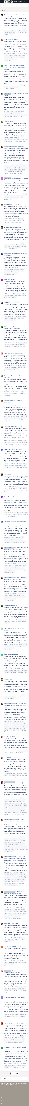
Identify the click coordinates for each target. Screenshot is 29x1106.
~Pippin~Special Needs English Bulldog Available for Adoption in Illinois (15, 705)
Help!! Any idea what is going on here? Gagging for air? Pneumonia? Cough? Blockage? (14, 67)
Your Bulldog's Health (17, 116)
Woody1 (6, 463)
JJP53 (5, 293)
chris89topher (7, 416)
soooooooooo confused (10, 757)
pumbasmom (7, 668)
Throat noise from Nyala (11, 923)
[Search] (27, 1)
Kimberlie (6, 488)
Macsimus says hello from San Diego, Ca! (15, 1023)
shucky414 (6, 644)
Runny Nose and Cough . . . (11, 605)
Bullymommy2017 (8, 1063)
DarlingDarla (7, 85)
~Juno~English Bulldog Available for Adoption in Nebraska (16, 147)
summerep (6, 111)
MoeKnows (6, 269)
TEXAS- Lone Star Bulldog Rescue (16, 814)
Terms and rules (4, 1091)
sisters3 (6, 440)
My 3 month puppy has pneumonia (13, 353)
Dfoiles (5, 342)
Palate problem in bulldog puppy (13, 449)
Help (2, 1097)
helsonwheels (7, 937)
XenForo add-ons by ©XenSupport (9, 1084)
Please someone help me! (11, 39)
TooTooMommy (7, 29)
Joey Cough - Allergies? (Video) (13, 426)
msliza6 (6, 367)
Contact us (3, 1087)
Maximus (6, 619)
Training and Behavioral (13, 516)
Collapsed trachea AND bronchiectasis (15, 15)
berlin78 (6, 135)
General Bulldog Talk (9, 88)
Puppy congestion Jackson (11, 302)
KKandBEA (6, 243)
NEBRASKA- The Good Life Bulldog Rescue (13, 173)
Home (2, 1100)
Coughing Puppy (8, 121)
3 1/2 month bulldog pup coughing (13, 946)
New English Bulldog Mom (11, 654)
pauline (6, 751)
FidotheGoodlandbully (9, 1013)
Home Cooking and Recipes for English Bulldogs (15, 777)
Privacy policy (4, 1094)
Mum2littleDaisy (7, 53)
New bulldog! (7, 474)
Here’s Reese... (8, 679)
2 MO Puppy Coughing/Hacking (12, 227)
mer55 (5, 316)
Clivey (5, 512)
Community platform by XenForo (14, 1083)
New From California (9, 279)
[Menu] (1, 1)
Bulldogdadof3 (7, 194)
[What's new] (24, 1)
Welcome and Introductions (10, 297)
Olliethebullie (7, 537)
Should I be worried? (9, 737)
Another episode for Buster (11, 204)
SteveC (6, 986)
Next (17, 1073)
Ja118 (5, 960)
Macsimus (6, 1037)
